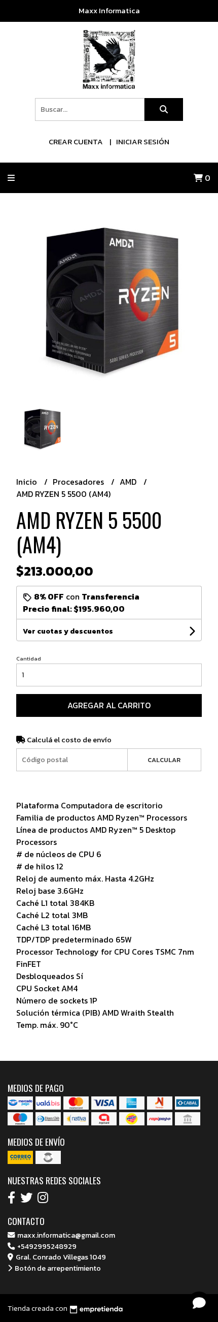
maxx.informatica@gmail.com (65, 1235)
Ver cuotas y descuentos (68, 631)
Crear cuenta (76, 141)
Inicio (27, 482)
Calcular (164, 760)
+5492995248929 (46, 1246)
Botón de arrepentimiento (57, 1268)
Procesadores (79, 482)
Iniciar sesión (142, 141)
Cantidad (28, 658)
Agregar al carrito (109, 705)
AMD (129, 482)
